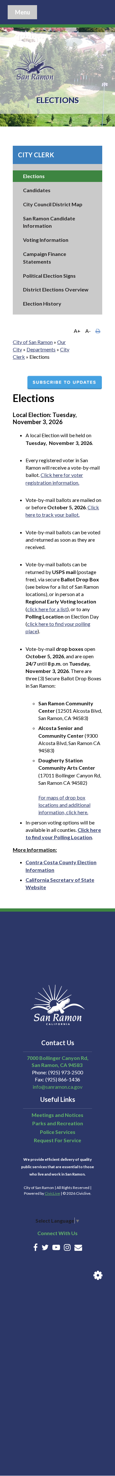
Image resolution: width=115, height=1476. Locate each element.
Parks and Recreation (57, 1123)
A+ (77, 331)
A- (88, 331)
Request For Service (57, 1140)
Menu (22, 12)
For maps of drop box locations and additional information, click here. (64, 804)
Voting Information (45, 240)
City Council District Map (52, 204)
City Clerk (36, 155)
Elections (34, 176)
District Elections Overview (55, 289)
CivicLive (52, 1193)
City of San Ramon (33, 342)
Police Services (57, 1132)
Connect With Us (57, 1233)
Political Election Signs (49, 276)
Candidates (36, 190)
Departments (41, 349)
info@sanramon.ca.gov (57, 1087)
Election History (42, 303)
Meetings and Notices (57, 1115)
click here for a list (47, 609)
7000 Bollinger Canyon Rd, (57, 1058)
